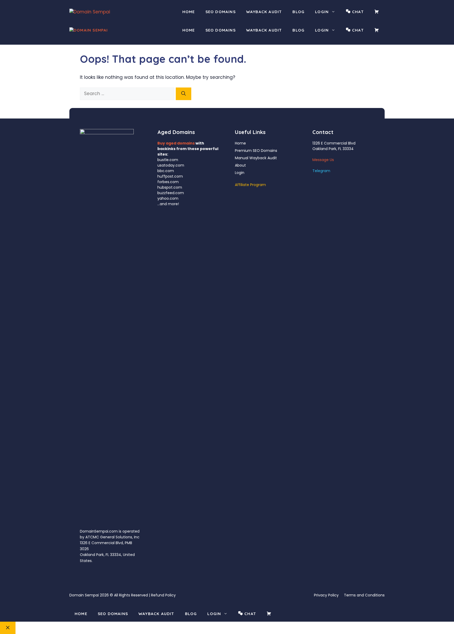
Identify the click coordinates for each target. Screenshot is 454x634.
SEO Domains (220, 11)
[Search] (183, 93)
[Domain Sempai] (88, 30)
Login (322, 11)
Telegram (321, 170)
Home (188, 11)
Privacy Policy (326, 595)
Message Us (323, 159)
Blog (298, 11)
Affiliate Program (250, 184)
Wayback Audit (264, 11)
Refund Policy (163, 595)
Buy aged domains (176, 143)
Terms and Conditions (364, 595)
